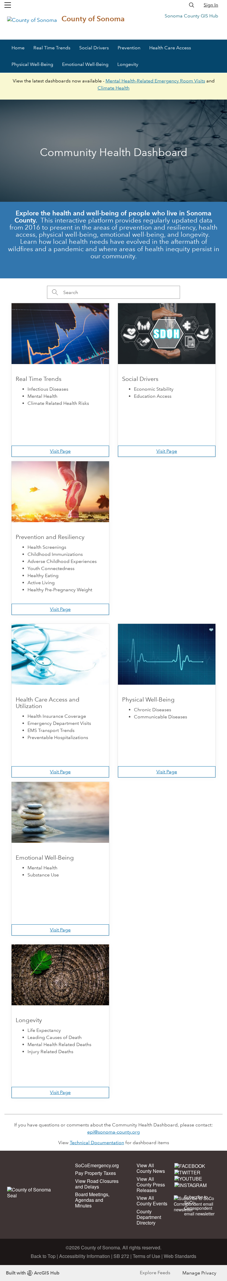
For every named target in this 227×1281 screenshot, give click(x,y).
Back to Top (43, 1256)
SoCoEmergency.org (97, 1165)
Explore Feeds (155, 1272)
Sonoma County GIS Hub (191, 16)
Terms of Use (146, 1256)
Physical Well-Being (32, 64)
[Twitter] (187, 1172)
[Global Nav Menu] (7, 5)
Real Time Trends (51, 48)
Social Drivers (94, 48)
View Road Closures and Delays (97, 1184)
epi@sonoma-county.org (113, 1132)
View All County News (151, 1168)
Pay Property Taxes (95, 1173)
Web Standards (180, 1256)
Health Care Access (170, 48)
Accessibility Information (84, 1256)
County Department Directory (149, 1217)
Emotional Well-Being (85, 64)
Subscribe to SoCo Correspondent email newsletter (199, 1205)
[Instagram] (190, 1184)
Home (18, 48)
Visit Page (60, 451)
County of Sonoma (93, 18)
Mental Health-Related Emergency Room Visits (155, 81)
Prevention (129, 48)
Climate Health (113, 88)
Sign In (211, 5)
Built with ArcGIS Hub (32, 1273)
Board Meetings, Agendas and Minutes (92, 1200)
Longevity (127, 64)
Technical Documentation (97, 1142)
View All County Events (152, 1200)
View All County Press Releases (151, 1185)
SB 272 (121, 1256)
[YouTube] (188, 1178)
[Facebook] (190, 1166)
